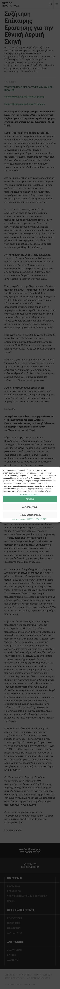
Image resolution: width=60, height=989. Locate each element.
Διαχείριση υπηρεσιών (29, 494)
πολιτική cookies (19, 519)
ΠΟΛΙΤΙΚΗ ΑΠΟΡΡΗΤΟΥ (36, 519)
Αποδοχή (30, 499)
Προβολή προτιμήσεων (30, 515)
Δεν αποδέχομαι (30, 507)
